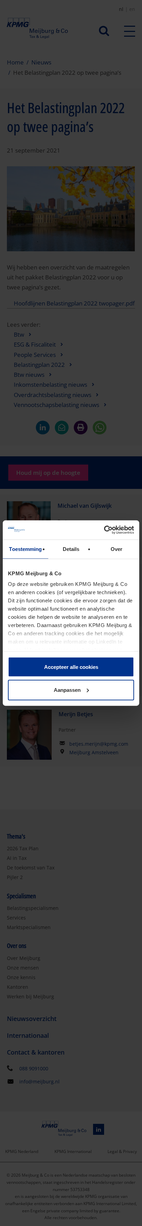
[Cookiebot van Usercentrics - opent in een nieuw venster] (104, 530)
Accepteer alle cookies (71, 667)
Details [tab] (71, 549)
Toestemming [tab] (25, 549)
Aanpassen (67, 690)
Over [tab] (116, 549)
